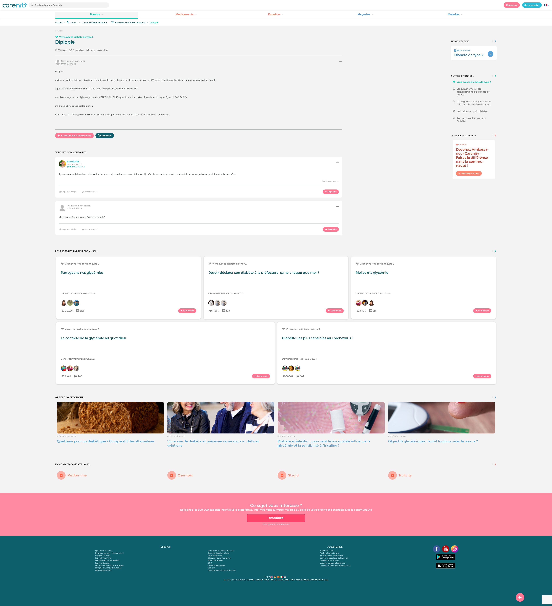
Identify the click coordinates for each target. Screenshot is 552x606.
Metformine (77, 475)
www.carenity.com (241, 580)
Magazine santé (326, 550)
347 (302, 376)
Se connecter (531, 5)
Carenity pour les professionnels (222, 570)
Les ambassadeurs (103, 558)
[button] (96, 15)
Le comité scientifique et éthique (109, 565)
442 (80, 376)
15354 (216, 310)
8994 (363, 310)
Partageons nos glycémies (82, 273)
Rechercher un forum (329, 553)
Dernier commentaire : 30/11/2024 (299, 358)
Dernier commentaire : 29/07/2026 (373, 293)
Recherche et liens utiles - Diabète (471, 119)
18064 (289, 376)
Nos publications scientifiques (108, 568)
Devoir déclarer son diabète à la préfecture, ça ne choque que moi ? (263, 273)
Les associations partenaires (107, 560)
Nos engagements (103, 570)
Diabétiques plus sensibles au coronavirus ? (317, 338)
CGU (210, 563)
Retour (60, 31)
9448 (68, 376)
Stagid (293, 475)
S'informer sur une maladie (331, 555)
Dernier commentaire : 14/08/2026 (225, 293)
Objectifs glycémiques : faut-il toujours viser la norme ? (433, 441)
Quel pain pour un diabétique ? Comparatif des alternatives (105, 441)
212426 (69, 310)
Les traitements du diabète (472, 111)
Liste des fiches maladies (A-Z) (333, 563)
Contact (211, 568)
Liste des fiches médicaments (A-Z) (335, 565)
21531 (82, 310)
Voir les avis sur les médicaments (334, 558)
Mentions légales (215, 560)
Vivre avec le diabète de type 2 (130, 22)
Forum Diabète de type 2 (94, 22)
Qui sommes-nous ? (103, 550)
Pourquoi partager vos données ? (109, 553)
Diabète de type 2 (469, 55)
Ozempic (185, 475)
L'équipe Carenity (102, 555)
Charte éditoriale (215, 555)
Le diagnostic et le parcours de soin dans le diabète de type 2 (474, 103)
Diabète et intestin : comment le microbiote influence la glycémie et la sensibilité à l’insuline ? (324, 443)
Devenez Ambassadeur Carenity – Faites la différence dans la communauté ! (472, 157)
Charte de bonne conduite (219, 558)
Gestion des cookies (216, 565)
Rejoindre (511, 5)
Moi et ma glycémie (372, 273)
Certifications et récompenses (221, 550)
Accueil (59, 22)
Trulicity (405, 475)
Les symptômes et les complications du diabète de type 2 (473, 91)
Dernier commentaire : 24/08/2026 (78, 358)
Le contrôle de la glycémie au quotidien (93, 338)
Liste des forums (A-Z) (329, 560)
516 (374, 310)
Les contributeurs (102, 563)
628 (228, 310)
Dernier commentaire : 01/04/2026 (78, 293)
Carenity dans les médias (218, 553)
